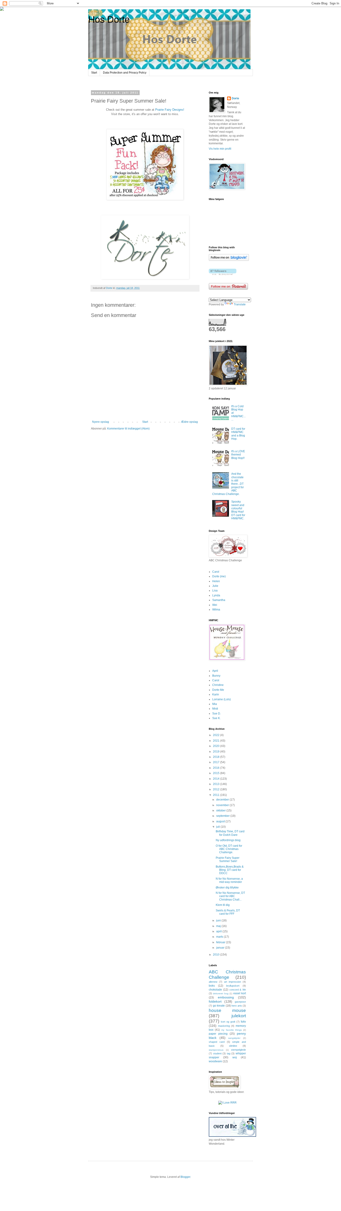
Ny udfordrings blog (228, 840)
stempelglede (238, 1049)
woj (234, 1057)
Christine (218, 685)
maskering (224, 1025)
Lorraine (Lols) (221, 699)
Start (94, 72)
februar (221, 942)
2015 (216, 773)
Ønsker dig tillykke (227, 887)
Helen (216, 581)
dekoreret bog (220, 993)
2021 (216, 740)
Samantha (218, 600)
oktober (221, 810)
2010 (216, 954)
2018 (216, 757)
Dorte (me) (219, 576)
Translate (240, 304)
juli (218, 826)
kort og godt (228, 1021)
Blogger (185, 1177)
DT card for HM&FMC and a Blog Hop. (238, 433)
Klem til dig (223, 905)
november (223, 805)
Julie (215, 586)
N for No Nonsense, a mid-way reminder (229, 880)
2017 (216, 762)
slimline (233, 1045)
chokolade (215, 989)
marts (220, 936)
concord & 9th (237, 989)
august (220, 821)
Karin (215, 694)
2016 (216, 767)
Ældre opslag (189, 421)
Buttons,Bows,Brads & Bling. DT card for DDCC (230, 870)
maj (219, 926)
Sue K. (216, 718)
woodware (215, 1061)
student (217, 1053)
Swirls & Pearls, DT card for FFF (228, 912)
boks (212, 985)
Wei (214, 605)
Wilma (216, 609)
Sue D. (216, 713)
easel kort (239, 993)
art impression (232, 981)
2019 (216, 751)
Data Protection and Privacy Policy (124, 72)
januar (220, 947)
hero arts (237, 1005)
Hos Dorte (109, 19)
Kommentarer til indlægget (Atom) (128, 428)
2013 (216, 784)
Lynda (216, 595)
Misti (215, 708)
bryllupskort (232, 985)
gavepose (240, 1001)
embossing (226, 997)
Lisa (215, 590)
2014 (216, 778)
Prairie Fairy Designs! (169, 109)
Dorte (235, 98)
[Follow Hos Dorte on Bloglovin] (229, 260)
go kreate (219, 1005)
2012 (216, 789)
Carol (215, 571)
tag (228, 1053)
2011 (216, 795)
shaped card (217, 1041)
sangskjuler (234, 1038)
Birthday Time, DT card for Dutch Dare (230, 833)
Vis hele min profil (220, 148)
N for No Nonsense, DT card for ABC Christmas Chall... (230, 896)
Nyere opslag (100, 421)
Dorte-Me (218, 689)
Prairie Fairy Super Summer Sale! (227, 859)
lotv (243, 1021)
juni (219, 920)
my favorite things (231, 1030)
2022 (216, 735)
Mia (214, 704)
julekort (239, 1015)
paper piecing (218, 1033)
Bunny (216, 675)
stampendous (216, 1050)
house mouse (227, 1010)
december (223, 799)
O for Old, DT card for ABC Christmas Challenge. (229, 849)
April (215, 670)
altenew (213, 981)
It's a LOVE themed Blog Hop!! (238, 455)
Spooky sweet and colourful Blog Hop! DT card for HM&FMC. (238, 510)
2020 (216, 746)
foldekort (215, 1001)
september (223, 815)
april (219, 931)
